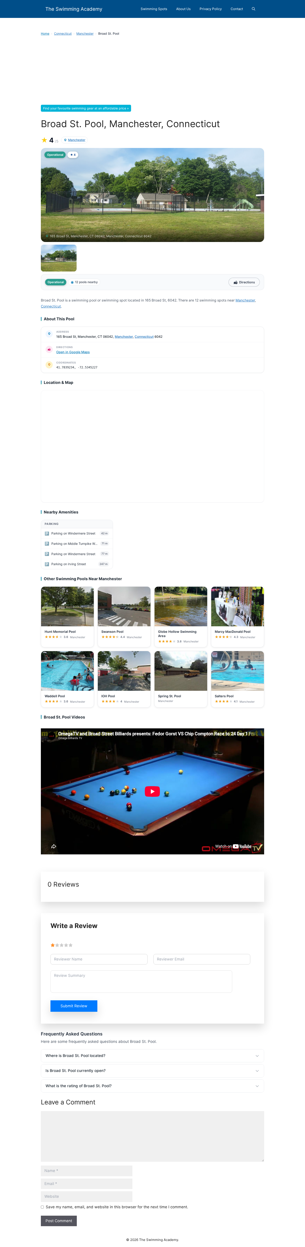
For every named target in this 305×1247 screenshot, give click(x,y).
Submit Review (74, 1006)
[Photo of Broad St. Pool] (152, 195)
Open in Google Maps (73, 352)
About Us (183, 9)
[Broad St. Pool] (59, 258)
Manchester (85, 33)
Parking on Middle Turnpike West (74, 543)
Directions (247, 282)
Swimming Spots (154, 9)
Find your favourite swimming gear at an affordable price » (86, 108)
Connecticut (63, 33)
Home (45, 33)
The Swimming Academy (73, 9)
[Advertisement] (152, 71)
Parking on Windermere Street (73, 533)
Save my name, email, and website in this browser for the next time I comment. (117, 1207)
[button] (253, 8)
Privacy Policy (211, 9)
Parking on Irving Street (68, 564)
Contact (237, 9)
